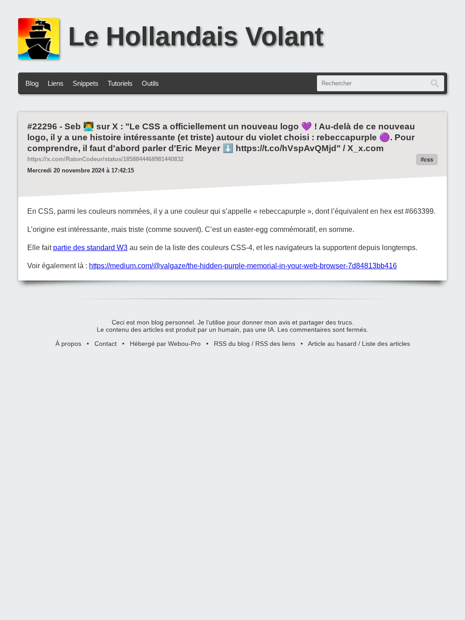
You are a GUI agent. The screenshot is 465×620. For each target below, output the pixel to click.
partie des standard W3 (90, 247)
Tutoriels (120, 83)
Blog (32, 83)
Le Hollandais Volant (195, 36)
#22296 (42, 126)
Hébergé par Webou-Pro (165, 343)
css (428, 159)
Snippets (86, 83)
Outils (150, 83)
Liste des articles (386, 343)
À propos (68, 343)
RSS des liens (275, 343)
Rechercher (435, 83)
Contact (105, 343)
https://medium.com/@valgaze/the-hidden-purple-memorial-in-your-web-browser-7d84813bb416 (243, 266)
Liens (56, 83)
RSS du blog (232, 343)
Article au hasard (332, 343)
